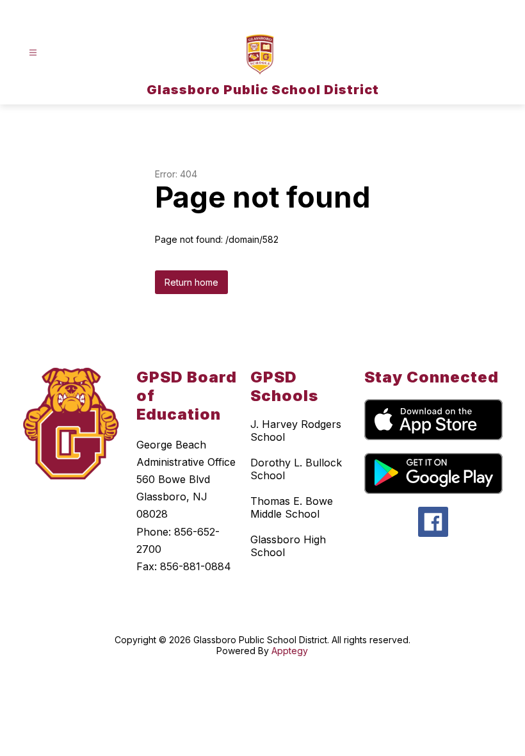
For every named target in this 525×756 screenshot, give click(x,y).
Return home (191, 282)
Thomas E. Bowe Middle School (291, 507)
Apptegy (289, 650)
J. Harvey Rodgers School (295, 430)
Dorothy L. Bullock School (296, 469)
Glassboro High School (288, 546)
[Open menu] (33, 52)
